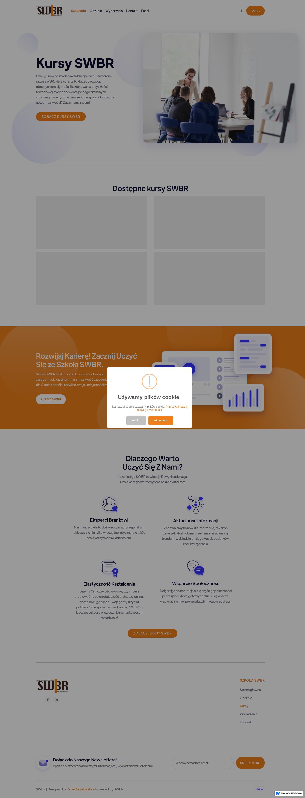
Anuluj (136, 420)
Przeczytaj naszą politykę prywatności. (161, 408)
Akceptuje (160, 420)
